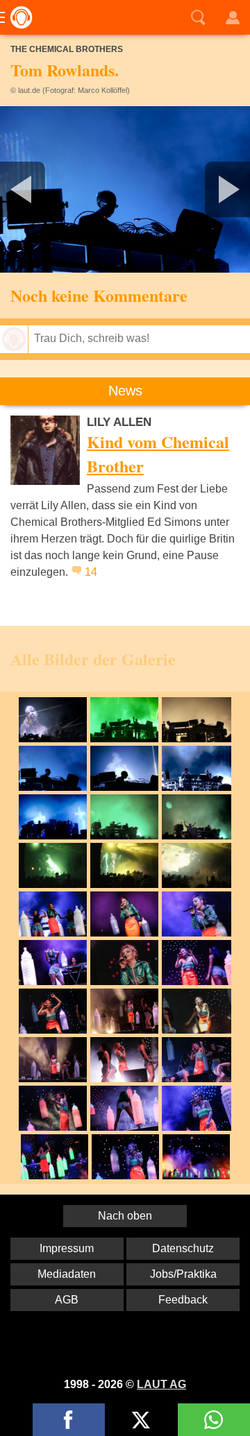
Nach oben (125, 1216)
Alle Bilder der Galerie (93, 659)
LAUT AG (161, 1384)
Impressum (67, 1248)
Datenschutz (183, 1248)
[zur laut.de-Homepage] (17, 17)
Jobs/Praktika (183, 1274)
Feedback (183, 1300)
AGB (66, 1300)
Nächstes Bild (125, 189)
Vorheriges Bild (41, 189)
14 (91, 572)
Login (232, 17)
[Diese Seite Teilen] (69, 1419)
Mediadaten (67, 1274)
